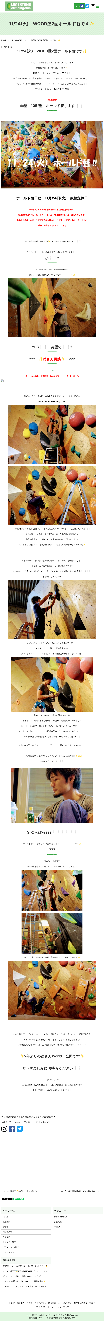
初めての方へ (8, 1232)
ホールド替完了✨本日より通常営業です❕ (21, 1191)
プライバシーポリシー (12, 1247)
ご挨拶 (5, 1227)
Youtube (79, 6)
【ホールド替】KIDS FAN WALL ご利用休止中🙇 (24, 1281)
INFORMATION (17, 40)
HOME (3, 40)
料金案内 (6, 1237)
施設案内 (6, 1222)
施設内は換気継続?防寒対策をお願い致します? (81, 1191)
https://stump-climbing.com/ (52, 401)
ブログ (57, 1227)
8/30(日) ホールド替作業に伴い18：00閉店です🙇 (25, 1266)
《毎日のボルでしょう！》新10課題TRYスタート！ (24, 1286)
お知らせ (58, 1222)
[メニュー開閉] (97, 6)
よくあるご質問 (9, 1242)
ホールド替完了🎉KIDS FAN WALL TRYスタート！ (25, 1271)
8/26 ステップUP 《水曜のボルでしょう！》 (22, 1276)
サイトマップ (8, 1252)
